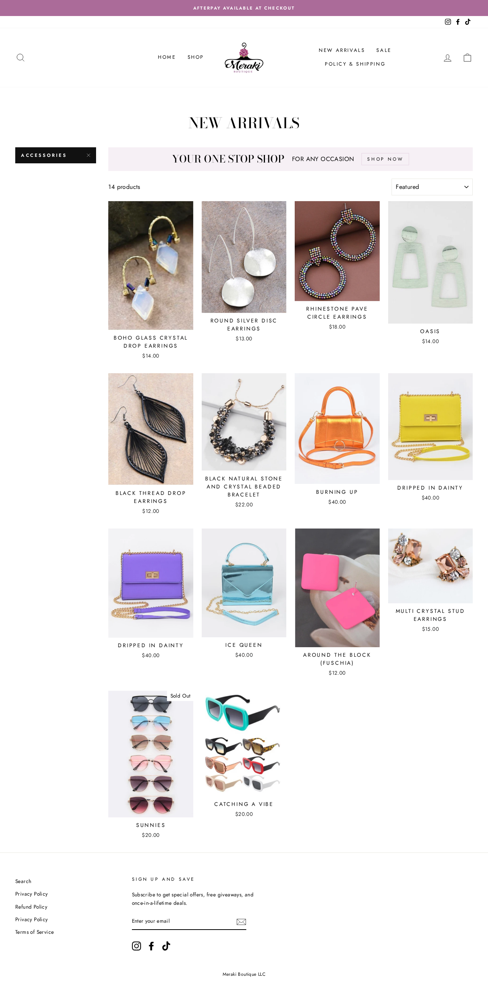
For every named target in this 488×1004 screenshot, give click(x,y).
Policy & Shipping (355, 64)
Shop (196, 57)
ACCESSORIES (44, 155)
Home (167, 57)
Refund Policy (31, 907)
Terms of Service (34, 932)
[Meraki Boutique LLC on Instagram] (136, 946)
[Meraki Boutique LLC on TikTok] (166, 946)
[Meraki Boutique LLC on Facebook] (151, 946)
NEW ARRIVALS (342, 50)
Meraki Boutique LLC (244, 974)
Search (23, 881)
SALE (383, 50)
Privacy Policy (31, 894)
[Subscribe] (241, 922)
